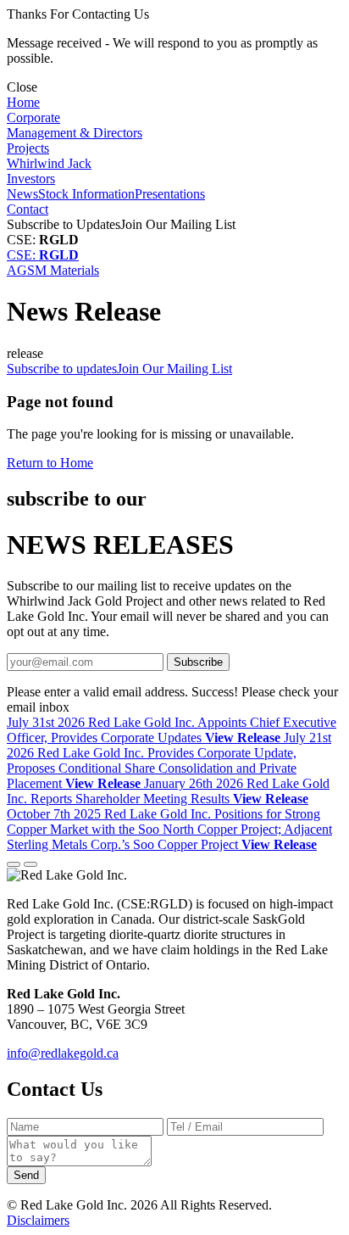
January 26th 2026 (168, 791)
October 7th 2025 (169, 829)
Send (26, 1175)
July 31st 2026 (171, 730)
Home (23, 102)
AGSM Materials (53, 270)
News (22, 194)
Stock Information (86, 194)
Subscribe (198, 662)
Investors (31, 178)
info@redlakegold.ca (63, 1053)
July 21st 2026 (169, 760)
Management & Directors (74, 133)
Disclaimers (38, 1220)
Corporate (33, 117)
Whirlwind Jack (49, 163)
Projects (28, 148)
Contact (27, 209)
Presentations (170, 194)
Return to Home (50, 462)
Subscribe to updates (119, 368)
